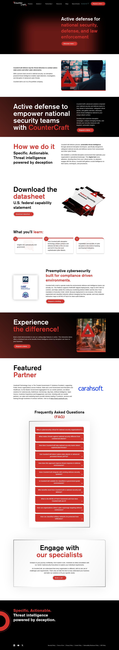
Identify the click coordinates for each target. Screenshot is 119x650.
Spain (71, 632)
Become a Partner (83, 628)
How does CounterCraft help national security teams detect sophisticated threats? (59, 446)
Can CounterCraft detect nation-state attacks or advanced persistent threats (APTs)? (59, 455)
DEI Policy (103, 645)
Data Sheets (98, 634)
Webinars (97, 630)
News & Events (76, 3)
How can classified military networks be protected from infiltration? (59, 518)
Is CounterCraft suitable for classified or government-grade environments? (59, 482)
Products (30, 3)
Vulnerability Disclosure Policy (91, 645)
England (72, 630)
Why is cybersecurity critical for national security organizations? (59, 429)
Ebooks (97, 632)
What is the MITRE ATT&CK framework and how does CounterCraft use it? (59, 500)
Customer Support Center (85, 632)
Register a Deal (82, 630)
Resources (59, 3)
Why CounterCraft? (61, 630)
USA (71, 628)
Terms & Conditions (61, 638)
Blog (96, 628)
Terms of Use (60, 645)
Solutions (38, 3)
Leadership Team (60, 634)
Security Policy (51, 645)
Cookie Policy (78, 645)
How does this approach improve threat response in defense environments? (59, 464)
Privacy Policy (69, 645)
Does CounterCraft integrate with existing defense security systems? (59, 473)
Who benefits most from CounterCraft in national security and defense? (59, 491)
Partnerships (48, 3)
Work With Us (60, 636)
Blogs (66, 3)
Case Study (98, 636)
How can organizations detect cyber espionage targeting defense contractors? (59, 509)
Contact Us (84, 3)
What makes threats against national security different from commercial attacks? (59, 437)
